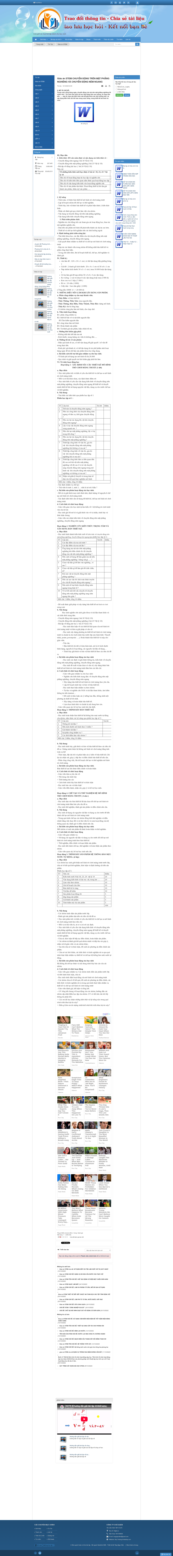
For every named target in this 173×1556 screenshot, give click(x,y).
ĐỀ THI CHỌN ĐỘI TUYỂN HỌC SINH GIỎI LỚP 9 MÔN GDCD (129, 185)
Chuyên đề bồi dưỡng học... (43, 264)
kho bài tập (87, 1545)
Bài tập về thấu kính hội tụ (130, 167)
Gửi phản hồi (166, 1554)
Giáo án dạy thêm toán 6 (42, 259)
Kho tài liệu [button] (68, 39)
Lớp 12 (37, 143)
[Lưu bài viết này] (110, 86)
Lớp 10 (37, 130)
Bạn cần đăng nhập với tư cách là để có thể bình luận (84, 1256)
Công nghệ (38, 90)
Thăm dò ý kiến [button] (109, 39)
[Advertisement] (86, 61)
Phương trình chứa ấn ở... (43, 249)
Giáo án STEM (39, 81)
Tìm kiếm (38, 1539)
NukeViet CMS (102, 1545)
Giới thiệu (38, 1528)
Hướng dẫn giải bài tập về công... (80, 1445)
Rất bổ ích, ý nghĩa (124, 87)
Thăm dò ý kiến (39, 1536)
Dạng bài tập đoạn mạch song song (129, 227)
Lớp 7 (37, 118)
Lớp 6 (37, 114)
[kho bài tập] (48, 20)
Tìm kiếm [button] (120, 39)
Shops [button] (88, 39)
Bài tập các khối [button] (56, 39)
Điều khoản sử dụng (132, 1545)
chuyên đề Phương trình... (43, 244)
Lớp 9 (37, 126)
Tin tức (37, 77)
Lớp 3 (37, 102)
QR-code (39, 1545)
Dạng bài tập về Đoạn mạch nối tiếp (130, 208)
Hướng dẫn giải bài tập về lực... (80, 1454)
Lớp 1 (37, 94)
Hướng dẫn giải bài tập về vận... (80, 1436)
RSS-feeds (51, 1539)
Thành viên (38, 1532)
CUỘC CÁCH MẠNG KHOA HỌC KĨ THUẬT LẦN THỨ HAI (130, 236)
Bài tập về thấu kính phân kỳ (129, 200)
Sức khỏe (38, 86)
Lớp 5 (37, 110)
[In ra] (106, 86)
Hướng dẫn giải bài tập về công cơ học (49, 305)
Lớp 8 (37, 122)
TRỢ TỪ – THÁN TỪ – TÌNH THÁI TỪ (130, 243)
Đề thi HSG (38, 147)
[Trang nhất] (36, 39)
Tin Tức (50, 1528)
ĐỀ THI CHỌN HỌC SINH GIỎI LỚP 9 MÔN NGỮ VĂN (130, 193)
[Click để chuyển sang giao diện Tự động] (35, 1553)
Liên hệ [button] (128, 39)
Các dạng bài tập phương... (43, 254)
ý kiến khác (121, 92)
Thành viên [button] (97, 39)
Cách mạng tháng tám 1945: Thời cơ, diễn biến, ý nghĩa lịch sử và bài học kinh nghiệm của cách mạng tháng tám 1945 (127, 219)
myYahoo (39, 2)
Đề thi (37, 135)
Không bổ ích (122, 89)
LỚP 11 (37, 139)
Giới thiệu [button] (43, 39)
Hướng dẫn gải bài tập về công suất (49, 328)
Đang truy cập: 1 (49, 1545)
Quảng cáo (51, 1536)
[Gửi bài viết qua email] (102, 86)
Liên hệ (50, 1532)
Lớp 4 (37, 106)
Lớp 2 (37, 98)
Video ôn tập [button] (79, 39)
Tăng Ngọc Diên (119, 1545)
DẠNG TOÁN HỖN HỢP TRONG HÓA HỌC (130, 175)
